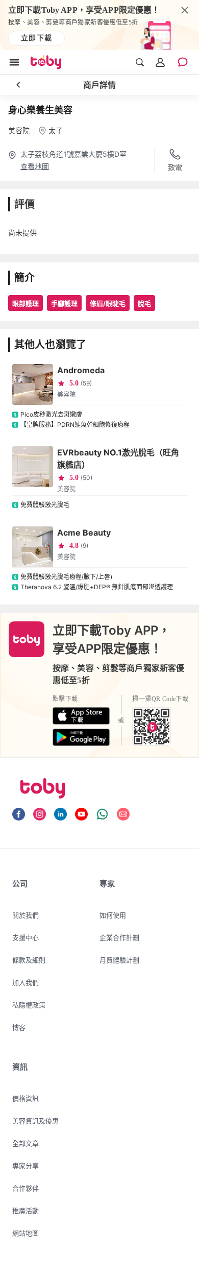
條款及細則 (28, 960)
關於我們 (25, 915)
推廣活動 (25, 1210)
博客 (19, 1027)
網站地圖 (25, 1233)
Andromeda (81, 370)
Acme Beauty (84, 532)
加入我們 (25, 982)
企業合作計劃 (119, 937)
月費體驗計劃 (119, 960)
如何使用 (113, 915)
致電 (175, 167)
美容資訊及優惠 (35, 1121)
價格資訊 (25, 1098)
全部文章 (25, 1143)
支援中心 (25, 937)
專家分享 (25, 1166)
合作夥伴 (25, 1188)
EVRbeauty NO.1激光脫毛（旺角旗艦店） (118, 458)
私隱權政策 (28, 1005)
